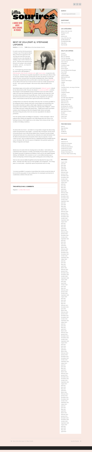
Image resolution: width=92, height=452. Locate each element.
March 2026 (64, 170)
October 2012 (64, 380)
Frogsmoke (63, 73)
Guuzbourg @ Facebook (67, 146)
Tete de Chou (64, 114)
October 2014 (64, 339)
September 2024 (65, 201)
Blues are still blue (65, 56)
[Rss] (80, 4)
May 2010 (63, 429)
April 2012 (63, 390)
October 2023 (64, 218)
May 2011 (63, 409)
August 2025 (64, 182)
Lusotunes (63, 94)
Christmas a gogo (65, 65)
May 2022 (63, 244)
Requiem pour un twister (67, 108)
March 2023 (64, 230)
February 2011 (64, 414)
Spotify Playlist (75, 441)
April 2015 (63, 329)
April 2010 (63, 431)
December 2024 (64, 196)
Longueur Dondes (65, 92)
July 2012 (63, 385)
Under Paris (64, 116)
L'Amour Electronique (66, 80)
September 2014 (65, 341)
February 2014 (64, 353)
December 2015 (64, 315)
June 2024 (63, 204)
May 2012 (63, 389)
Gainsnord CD (64, 141)
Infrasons (63, 78)
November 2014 (65, 337)
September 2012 (65, 382)
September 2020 (65, 278)
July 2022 (63, 240)
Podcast (63, 36)
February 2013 (64, 373)
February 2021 (64, 269)
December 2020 (64, 273)
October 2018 (64, 293)
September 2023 (65, 220)
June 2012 (63, 387)
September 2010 (65, 423)
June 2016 (63, 308)
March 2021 (64, 267)
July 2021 (63, 261)
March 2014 (64, 351)
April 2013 (63, 370)
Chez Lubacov (64, 61)
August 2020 (64, 279)
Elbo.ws (63, 126)
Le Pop (62, 84)
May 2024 (63, 206)
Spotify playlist (64, 39)
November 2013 (65, 358)
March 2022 (64, 247)
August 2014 (64, 342)
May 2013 (63, 368)
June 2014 (63, 346)
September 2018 (65, 295)
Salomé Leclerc (41, 73)
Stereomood (64, 133)
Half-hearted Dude (65, 77)
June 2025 (63, 186)
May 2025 (63, 187)
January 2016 (64, 313)
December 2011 (64, 397)
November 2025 (65, 177)
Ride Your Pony (64, 109)
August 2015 (64, 322)
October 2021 (64, 255)
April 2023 (63, 228)
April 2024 (63, 208)
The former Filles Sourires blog (68, 153)
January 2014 (64, 354)
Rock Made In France (66, 111)
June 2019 (63, 286)
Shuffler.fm (63, 131)
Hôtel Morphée (16, 73)
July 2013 (63, 365)
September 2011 (65, 402)
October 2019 (64, 284)
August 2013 (64, 363)
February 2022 (64, 249)
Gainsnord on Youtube (66, 143)
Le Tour (63, 85)
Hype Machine (64, 128)
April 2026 (63, 168)
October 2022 (64, 237)
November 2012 (65, 378)
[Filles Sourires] (34, 23)
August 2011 (64, 404)
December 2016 (64, 307)
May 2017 (63, 303)
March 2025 (64, 191)
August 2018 (64, 296)
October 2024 (64, 199)
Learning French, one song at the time (70, 87)
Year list (43, 47)
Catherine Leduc (32, 73)
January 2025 (64, 194)
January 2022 (64, 250)
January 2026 (64, 174)
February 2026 (64, 172)
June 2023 (63, 225)
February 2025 (64, 192)
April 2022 (63, 245)
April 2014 (63, 349)
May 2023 (63, 226)
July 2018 (63, 298)
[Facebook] (77, 4)
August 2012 (64, 383)
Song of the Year (65, 38)
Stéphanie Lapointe (46, 88)
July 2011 (63, 406)
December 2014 (64, 336)
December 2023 (64, 215)
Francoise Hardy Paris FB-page (68, 70)
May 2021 (63, 264)
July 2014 (63, 344)
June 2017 (63, 302)
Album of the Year (32, 47)
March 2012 (64, 392)
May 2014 (63, 348)
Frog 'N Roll (64, 72)
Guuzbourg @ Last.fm (66, 148)
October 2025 (64, 179)
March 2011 (64, 412)
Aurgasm (63, 53)
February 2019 (64, 290)
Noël (62, 34)
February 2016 (64, 312)
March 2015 (64, 331)
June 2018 (63, 300)
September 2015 (65, 320)
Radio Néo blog (64, 101)
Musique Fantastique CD (67, 152)
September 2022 (65, 238)
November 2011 (65, 399)
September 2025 (65, 180)
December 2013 (64, 356)
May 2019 (63, 288)
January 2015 (64, 334)
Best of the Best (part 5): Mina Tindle (23, 441)
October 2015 (64, 319)
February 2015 (64, 332)
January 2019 (64, 291)
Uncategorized (64, 41)
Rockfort (63, 113)
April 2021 (63, 266)
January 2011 (64, 416)
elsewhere (51, 80)
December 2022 (64, 235)
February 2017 (64, 305)
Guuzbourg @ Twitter (66, 150)
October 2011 (64, 400)
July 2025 (63, 184)
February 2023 (64, 232)
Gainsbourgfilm (65, 75)
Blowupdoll (64, 55)
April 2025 (63, 189)
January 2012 (64, 395)
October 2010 (64, 421)
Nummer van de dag (66, 99)
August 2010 (64, 424)
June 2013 (63, 366)
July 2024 (63, 203)
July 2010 (63, 426)
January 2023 (64, 233)
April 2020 (63, 283)
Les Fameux (64, 89)
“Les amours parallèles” (43, 90)
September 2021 (65, 257)
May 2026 (63, 167)
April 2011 (63, 411)
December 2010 (64, 418)
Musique (39, 47)
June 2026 (63, 165)
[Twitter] (74, 4)
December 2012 (64, 377)
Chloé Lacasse (24, 73)
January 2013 (64, 375)
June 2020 (63, 281)
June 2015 (63, 325)
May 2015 (63, 327)
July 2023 (63, 223)
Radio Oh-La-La (64, 102)
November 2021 (65, 254)
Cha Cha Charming (65, 58)
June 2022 (63, 242)
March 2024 (64, 209)
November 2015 (65, 317)
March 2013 (64, 371)
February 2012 (64, 394)
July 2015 (63, 324)
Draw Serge (64, 67)
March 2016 (64, 310)
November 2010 (65, 419)
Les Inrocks (64, 90)
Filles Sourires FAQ (65, 22)
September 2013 (65, 361)
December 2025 (64, 175)
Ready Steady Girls (65, 104)
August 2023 (64, 221)
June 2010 (63, 428)
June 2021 (63, 262)
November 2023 (65, 216)
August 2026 (64, 162)
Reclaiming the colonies (66, 106)
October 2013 (64, 359)
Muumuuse (63, 96)
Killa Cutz (63, 130)
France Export (64, 68)
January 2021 (64, 271)
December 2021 (64, 252)
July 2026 (63, 163)
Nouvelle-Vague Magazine (67, 97)
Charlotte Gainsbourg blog (67, 60)
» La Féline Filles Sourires (24, 189)
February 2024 (64, 211)
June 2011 (63, 407)
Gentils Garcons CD (65, 145)
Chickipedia (64, 63)
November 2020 (65, 274)
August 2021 (64, 259)
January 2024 (64, 213)
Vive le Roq (63, 118)
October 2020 (64, 276)
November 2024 (65, 198)
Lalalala (63, 82)
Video (62, 43)
